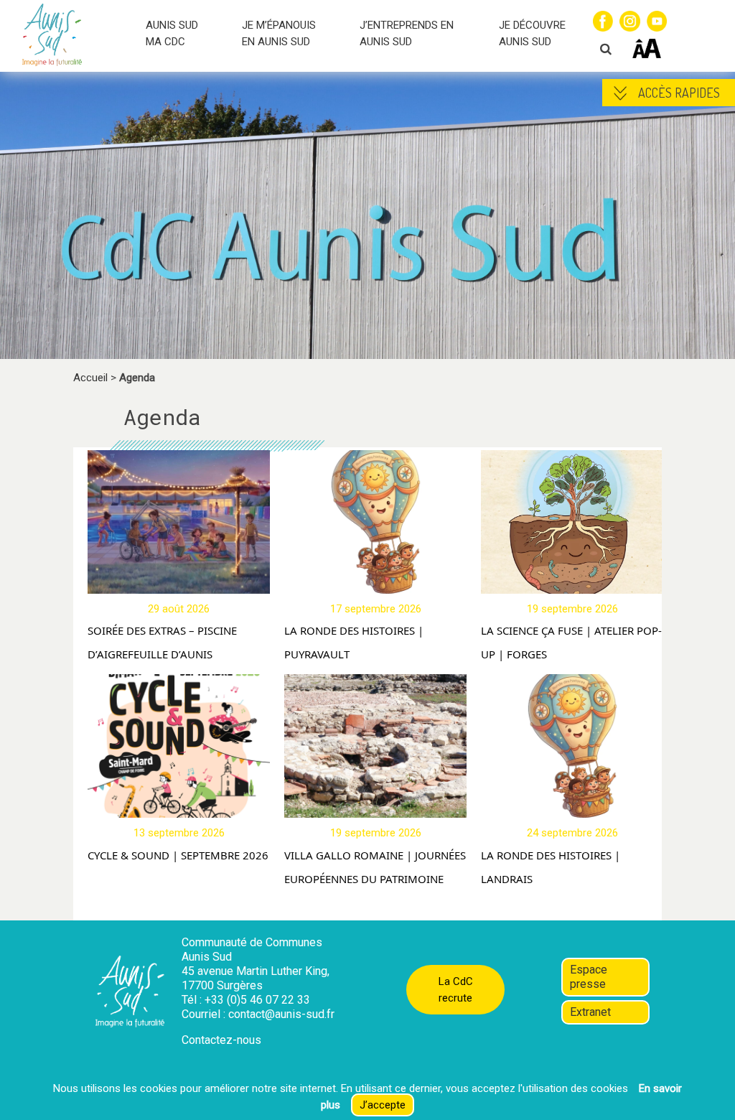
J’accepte (383, 1104)
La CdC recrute (456, 989)
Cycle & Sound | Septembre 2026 (178, 855)
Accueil (90, 377)
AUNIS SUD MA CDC (172, 33)
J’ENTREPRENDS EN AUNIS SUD (407, 33)
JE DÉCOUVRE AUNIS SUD (532, 33)
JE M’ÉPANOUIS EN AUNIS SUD (279, 33)
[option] (171, 661)
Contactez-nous (221, 1040)
